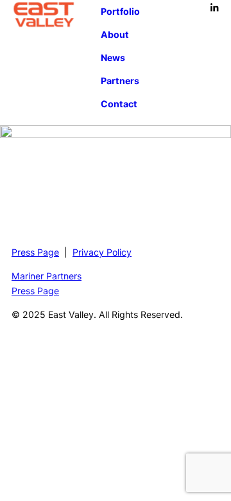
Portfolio (120, 11)
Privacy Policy (102, 252)
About (115, 34)
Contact (119, 103)
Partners (120, 80)
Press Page (35, 252)
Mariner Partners (46, 275)
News (113, 57)
